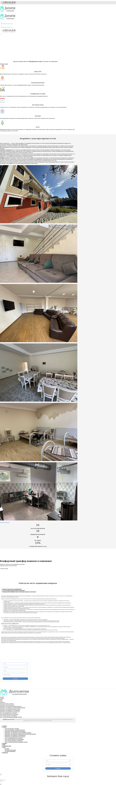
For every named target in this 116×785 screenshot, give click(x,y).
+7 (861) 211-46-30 (9, 2)
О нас (3, 747)
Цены (3, 744)
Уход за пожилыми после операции (13, 738)
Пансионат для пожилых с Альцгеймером (15, 735)
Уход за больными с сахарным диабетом (15, 730)
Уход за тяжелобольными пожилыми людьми (16, 742)
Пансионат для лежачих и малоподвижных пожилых (18, 732)
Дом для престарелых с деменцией (13, 740)
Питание (7, 748)
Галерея (4, 743)
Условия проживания (10, 751)
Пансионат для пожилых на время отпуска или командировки (20, 734)
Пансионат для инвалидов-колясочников (15, 731)
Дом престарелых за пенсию (12, 728)
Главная (4, 726)
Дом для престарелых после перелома (14, 739)
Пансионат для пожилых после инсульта (15, 736)
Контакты (5, 752)
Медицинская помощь (10, 750)
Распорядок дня (6, 746)
